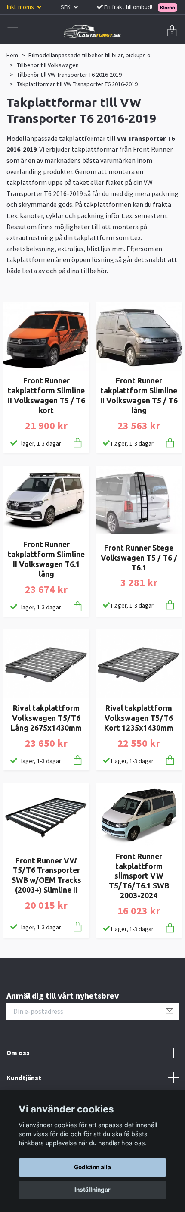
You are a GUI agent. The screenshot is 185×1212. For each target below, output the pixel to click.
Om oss (18, 1052)
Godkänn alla (92, 1167)
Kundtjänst (23, 1077)
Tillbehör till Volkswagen (48, 65)
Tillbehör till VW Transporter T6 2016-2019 (69, 74)
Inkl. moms (21, 7)
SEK (66, 7)
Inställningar (92, 1189)
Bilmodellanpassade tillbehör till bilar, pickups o (89, 55)
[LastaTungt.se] (92, 31)
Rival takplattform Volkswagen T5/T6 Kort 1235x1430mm (138, 718)
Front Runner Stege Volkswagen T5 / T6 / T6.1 (139, 558)
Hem (12, 55)
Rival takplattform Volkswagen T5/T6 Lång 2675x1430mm (46, 718)
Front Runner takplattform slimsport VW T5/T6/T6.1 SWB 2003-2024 (139, 876)
